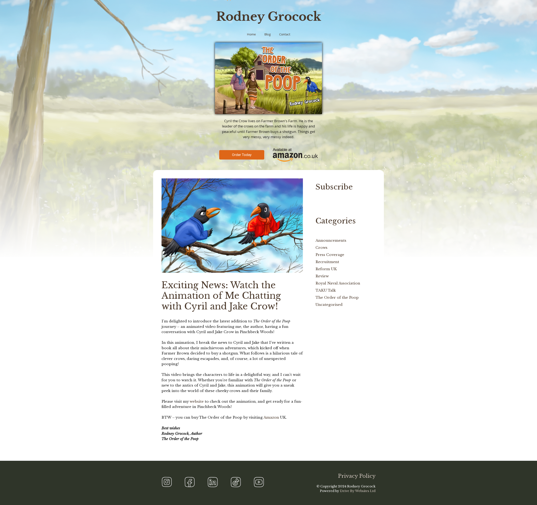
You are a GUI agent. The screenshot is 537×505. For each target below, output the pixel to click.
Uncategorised (329, 304)
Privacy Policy (356, 476)
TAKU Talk (325, 290)
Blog (267, 34)
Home (251, 34)
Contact (284, 34)
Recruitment (327, 262)
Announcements (330, 240)
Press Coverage (329, 255)
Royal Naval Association (337, 283)
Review (322, 276)
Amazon (271, 417)
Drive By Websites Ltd (357, 491)
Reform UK (326, 269)
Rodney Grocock (268, 16)
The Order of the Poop (337, 297)
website (197, 401)
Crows (321, 247)
